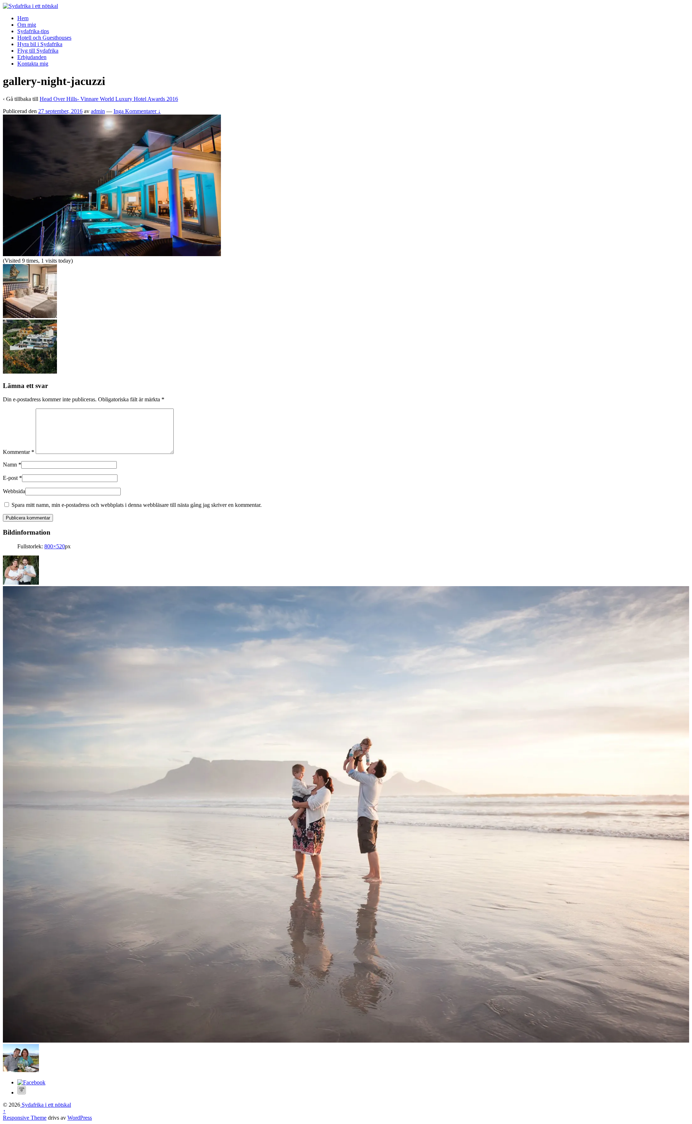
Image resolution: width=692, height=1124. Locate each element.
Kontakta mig (32, 64)
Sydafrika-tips (33, 31)
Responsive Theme (24, 1118)
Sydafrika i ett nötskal (45, 1105)
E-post (10, 478)
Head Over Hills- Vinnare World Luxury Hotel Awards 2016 (109, 99)
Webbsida (14, 491)
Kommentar (18, 452)
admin (98, 111)
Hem (22, 18)
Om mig (26, 25)
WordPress (79, 1118)
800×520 (54, 546)
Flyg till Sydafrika (37, 51)
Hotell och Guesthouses (44, 38)
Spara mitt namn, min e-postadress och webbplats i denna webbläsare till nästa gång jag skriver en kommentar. (137, 505)
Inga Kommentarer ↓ (137, 111)
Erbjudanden (31, 57)
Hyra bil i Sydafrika (39, 44)
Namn (10, 464)
